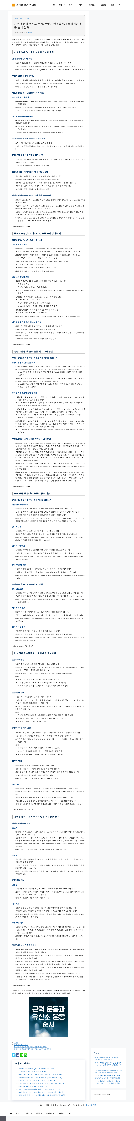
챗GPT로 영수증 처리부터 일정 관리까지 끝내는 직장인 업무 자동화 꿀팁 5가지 (107, 1065)
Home (16, 18)
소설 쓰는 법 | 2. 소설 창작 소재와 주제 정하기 (36, 1080)
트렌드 (104, 5)
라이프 (92, 5)
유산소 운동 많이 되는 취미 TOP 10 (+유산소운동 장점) (40, 1078)
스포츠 (27, 18)
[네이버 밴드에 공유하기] (25, 1056)
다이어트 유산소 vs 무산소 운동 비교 (32, 1086)
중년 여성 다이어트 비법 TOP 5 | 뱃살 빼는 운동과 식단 (40, 1074)
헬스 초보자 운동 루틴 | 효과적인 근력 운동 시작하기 (39, 1089)
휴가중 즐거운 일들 (26, 5)
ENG (112, 5)
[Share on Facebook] (17, 1056)
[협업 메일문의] (91, 1105)
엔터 (70, 5)
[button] (119, 5)
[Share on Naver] (21, 1056)
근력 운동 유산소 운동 (21, 1045)
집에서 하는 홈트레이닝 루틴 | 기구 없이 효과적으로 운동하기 (33, 1049)
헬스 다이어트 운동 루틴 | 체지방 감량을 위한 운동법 (30, 1047)
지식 (81, 5)
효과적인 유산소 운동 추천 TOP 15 (32, 1072)
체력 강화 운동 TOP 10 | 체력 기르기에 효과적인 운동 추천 (41, 1095)
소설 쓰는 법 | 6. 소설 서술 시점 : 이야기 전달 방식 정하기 (41, 1083)
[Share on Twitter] (13, 1056)
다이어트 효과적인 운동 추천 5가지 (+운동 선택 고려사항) (41, 1092)
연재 (60, 5)
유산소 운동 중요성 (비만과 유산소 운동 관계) (36, 1069)
